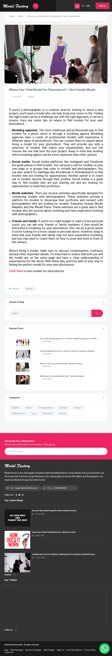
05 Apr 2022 (46, 379)
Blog (21, 16)
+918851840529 (60, 488)
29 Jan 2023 (46, 354)
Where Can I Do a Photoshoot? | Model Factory (61, 364)
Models (31, 97)
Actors (29, 408)
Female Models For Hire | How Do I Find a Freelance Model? (67, 351)
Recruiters (47, 413)
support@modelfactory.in (26, 488)
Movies (63, 413)
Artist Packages (16, 650)
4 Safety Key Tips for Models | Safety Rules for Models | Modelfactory (63, 554)
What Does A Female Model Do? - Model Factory (62, 376)
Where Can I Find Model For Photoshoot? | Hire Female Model (52, 89)
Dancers (63, 408)
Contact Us (9, 652)
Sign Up (102, 6)
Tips (34, 413)
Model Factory (18, 413)
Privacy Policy (90, 650)
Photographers (46, 408)
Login (88, 6)
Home (11, 16)
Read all (8, 575)
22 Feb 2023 (46, 341)
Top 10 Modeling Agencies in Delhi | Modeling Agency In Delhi (68, 338)
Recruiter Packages (33, 650)
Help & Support (49, 650)
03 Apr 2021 (46, 366)
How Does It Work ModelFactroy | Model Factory (54, 532)
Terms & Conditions (74, 650)
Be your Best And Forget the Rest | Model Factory (54, 510)
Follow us (9, 630)
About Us (60, 650)
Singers (77, 408)
